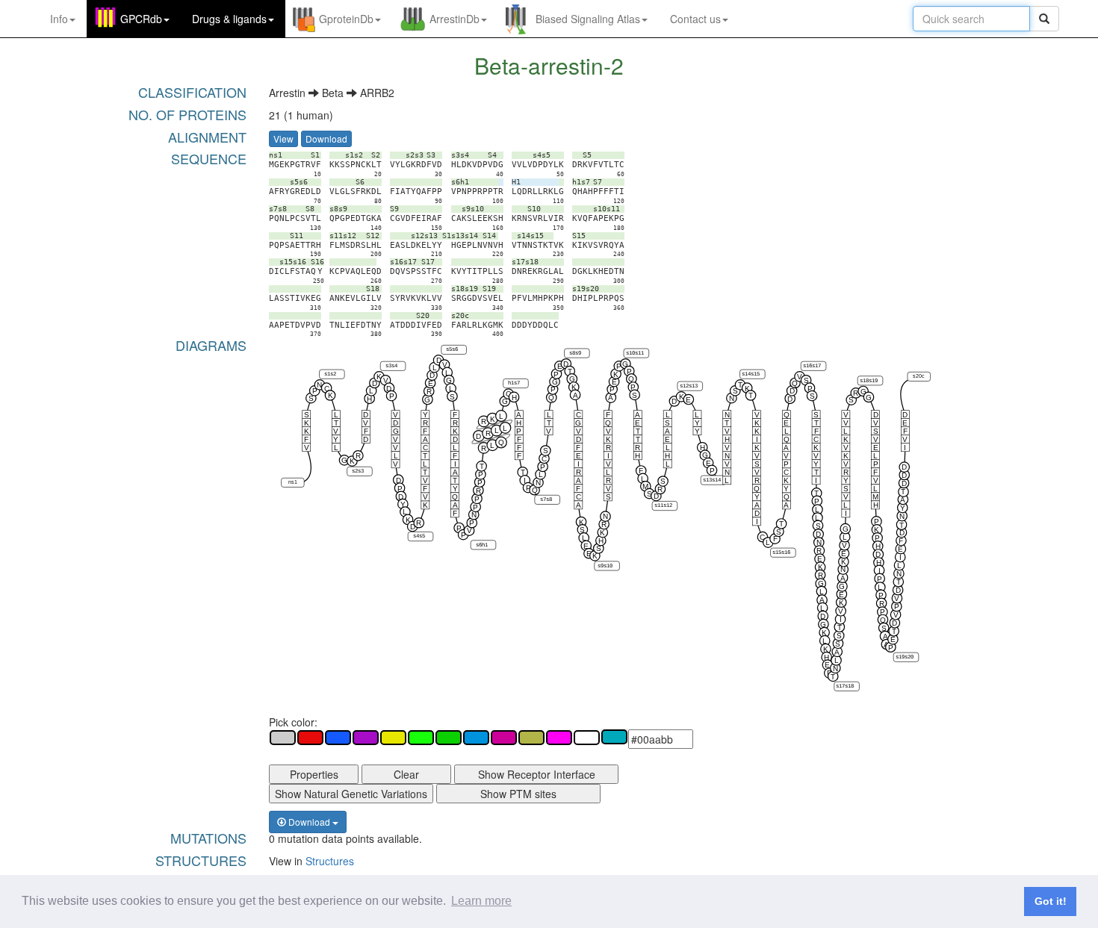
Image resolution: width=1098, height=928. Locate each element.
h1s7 (514, 384)
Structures (329, 860)
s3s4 (391, 366)
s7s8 (546, 500)
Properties (314, 774)
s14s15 (751, 374)
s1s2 (330, 374)
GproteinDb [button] (346, 18)
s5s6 (453, 350)
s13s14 (712, 480)
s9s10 (605, 566)
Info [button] (59, 18)
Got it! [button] (1051, 901)
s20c (919, 376)
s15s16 (781, 552)
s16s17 (812, 366)
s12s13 (689, 386)
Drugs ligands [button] (229, 18)
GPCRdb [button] (141, 18)
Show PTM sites (518, 793)
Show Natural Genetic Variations (351, 793)
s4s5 (419, 537)
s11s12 (663, 506)
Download (326, 138)
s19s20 (905, 657)
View (283, 138)
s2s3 (358, 472)
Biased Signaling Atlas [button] (588, 18)
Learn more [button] (481, 900)
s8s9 (575, 353)
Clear (406, 774)
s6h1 (482, 545)
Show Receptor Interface (536, 774)
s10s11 (635, 353)
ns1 (292, 482)
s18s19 (869, 381)
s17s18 (845, 686)
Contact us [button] (695, 18)
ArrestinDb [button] (454, 18)
